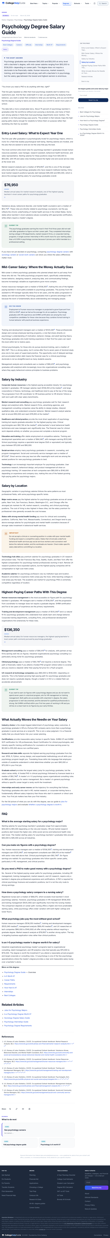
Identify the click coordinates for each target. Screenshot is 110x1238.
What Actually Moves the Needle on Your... (93, 72)
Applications (33, 1183)
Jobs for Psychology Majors (15, 1010)
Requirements (61, 45)
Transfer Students (8, 1187)
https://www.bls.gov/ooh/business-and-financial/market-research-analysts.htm (42, 1044)
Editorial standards (29, 37)
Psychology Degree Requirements (18, 1026)
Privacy (106, 1235)
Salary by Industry (88, 59)
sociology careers (9, 255)
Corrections (98, 1235)
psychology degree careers (58, 252)
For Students (6, 1179)
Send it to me (93, 100)
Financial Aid (33, 1179)
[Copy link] (16, 1109)
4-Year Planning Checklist (66, 1175)
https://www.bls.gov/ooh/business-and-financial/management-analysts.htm (34, 1086)
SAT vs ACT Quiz (63, 1191)
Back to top (85, 81)
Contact (87, 1201)
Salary (5, 49)
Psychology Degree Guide (11, 40)
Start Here (33, 3)
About (87, 1193)
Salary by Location (88, 62)
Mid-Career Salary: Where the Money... (92, 54)
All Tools (60, 1195)
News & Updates (91, 1209)
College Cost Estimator (65, 1179)
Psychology (19, 20)
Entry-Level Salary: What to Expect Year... (94, 49)
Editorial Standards (91, 1197)
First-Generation (7, 1191)
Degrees (66, 3)
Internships (39, 45)
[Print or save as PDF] (29, 1109)
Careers (19, 45)
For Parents (6, 1183)
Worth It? (49, 45)
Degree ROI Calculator (65, 1187)
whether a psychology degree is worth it (45, 804)
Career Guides (34, 1207)
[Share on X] (10, 1109)
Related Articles (87, 76)
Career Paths (9, 980)
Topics (44, 3)
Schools (77, 3)
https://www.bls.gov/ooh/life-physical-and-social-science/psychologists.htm (30, 1079)
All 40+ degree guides (37, 1203)
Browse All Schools (63, 1199)
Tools (87, 3)
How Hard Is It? (10, 988)
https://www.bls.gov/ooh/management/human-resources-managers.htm (40, 1061)
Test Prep (32, 1191)
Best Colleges (8, 45)
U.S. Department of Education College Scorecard (78, 1223)
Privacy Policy (90, 1205)
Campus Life (33, 1195)
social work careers (27, 255)
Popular (55, 3)
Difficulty (28, 45)
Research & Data (35, 1199)
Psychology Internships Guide (16, 1022)
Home (4, 20)
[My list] (94, 3)
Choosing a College (36, 1187)
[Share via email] (23, 1109)
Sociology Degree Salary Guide (17, 1018)
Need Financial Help (9, 1195)
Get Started (6, 1175)
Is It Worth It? (9, 976)
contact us (42, 1229)
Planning (32, 1175)
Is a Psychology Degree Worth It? (17, 1014)
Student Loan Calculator (65, 1183)
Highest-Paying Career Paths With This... (94, 67)
